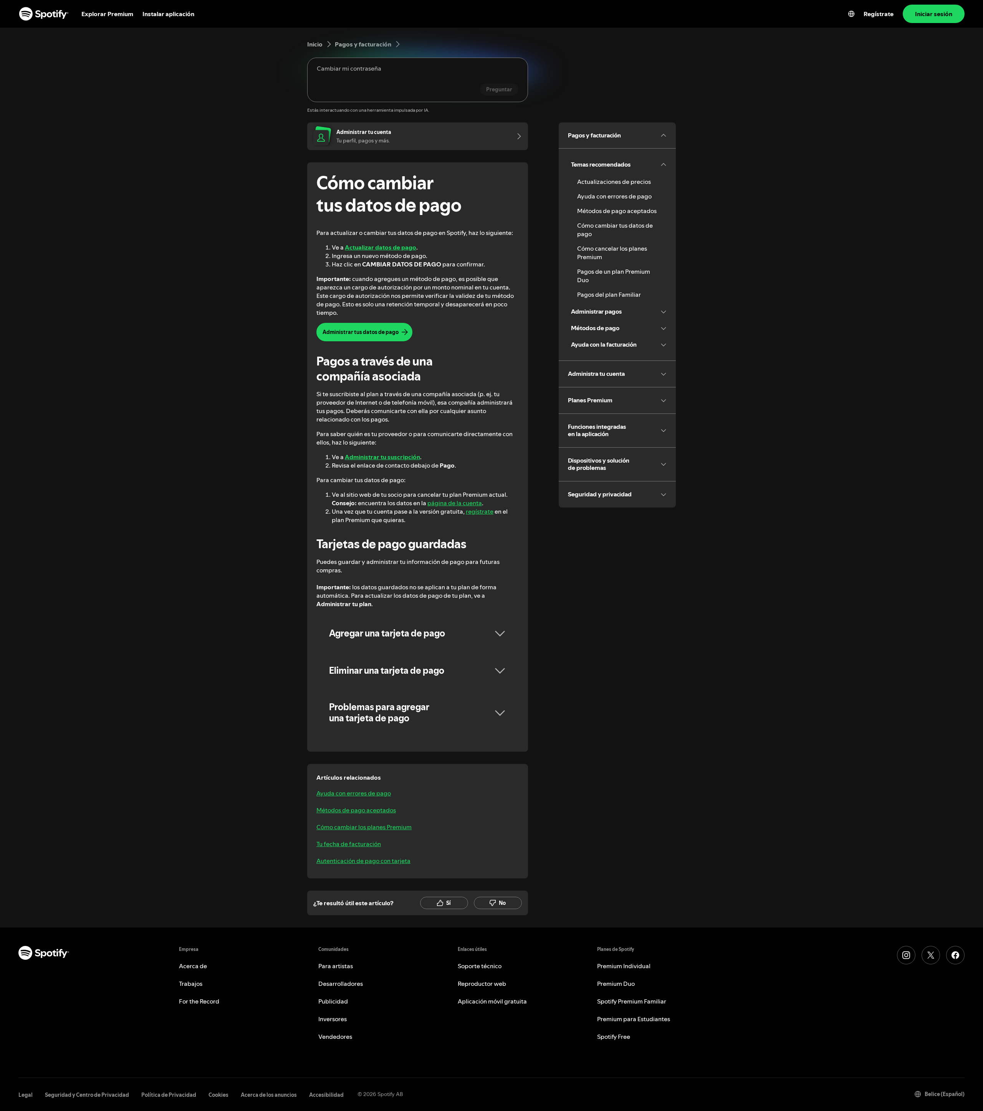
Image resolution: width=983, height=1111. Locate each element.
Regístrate (879, 14)
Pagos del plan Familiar (609, 294)
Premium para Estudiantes (633, 1019)
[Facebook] (955, 955)
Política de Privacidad (168, 1095)
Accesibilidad (326, 1095)
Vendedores (335, 1036)
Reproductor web (482, 983)
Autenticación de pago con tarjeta (363, 860)
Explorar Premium (107, 14)
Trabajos (190, 983)
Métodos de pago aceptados (356, 810)
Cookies (218, 1095)
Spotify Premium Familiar (631, 1001)
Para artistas (335, 966)
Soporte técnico (479, 966)
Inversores (332, 1019)
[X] (931, 955)
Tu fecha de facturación (348, 844)
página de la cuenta (454, 503)
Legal (25, 1095)
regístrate (479, 511)
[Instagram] (906, 955)
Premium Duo (616, 983)
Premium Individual (623, 966)
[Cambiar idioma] (851, 14)
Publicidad (333, 1001)
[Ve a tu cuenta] (516, 136)
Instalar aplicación (168, 14)
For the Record (199, 1001)
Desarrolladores (340, 983)
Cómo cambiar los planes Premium (364, 827)
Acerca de (193, 966)
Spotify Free (613, 1036)
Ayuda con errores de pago (353, 793)
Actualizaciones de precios (614, 181)
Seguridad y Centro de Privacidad (87, 1095)
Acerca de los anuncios (269, 1095)
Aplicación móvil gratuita (492, 1001)
